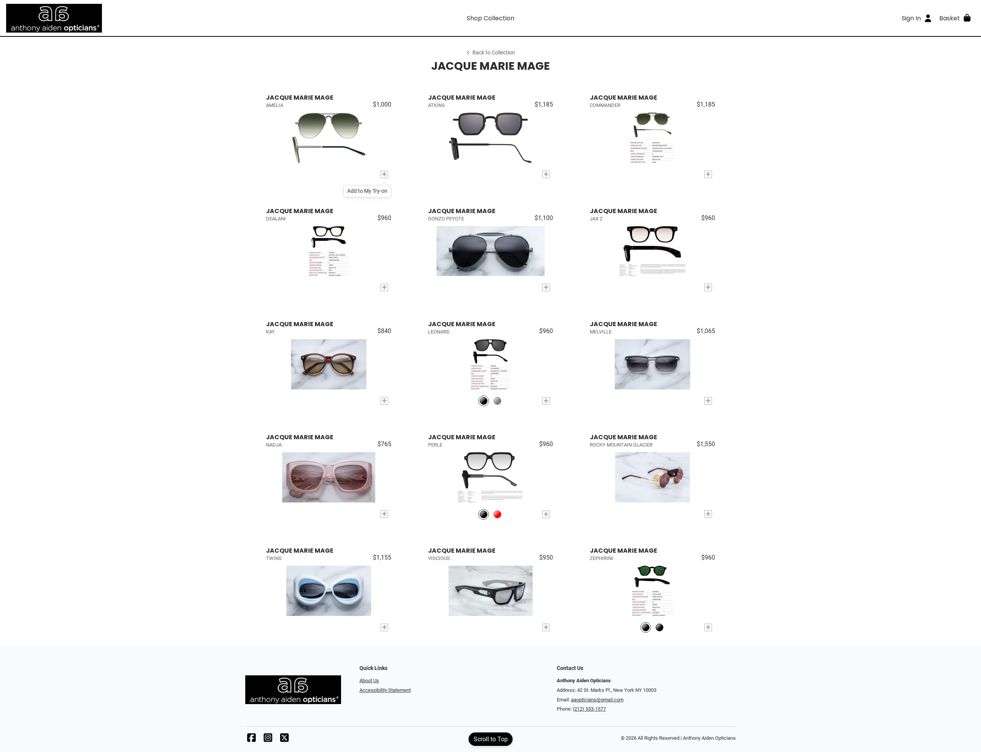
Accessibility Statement (385, 690)
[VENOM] (646, 628)
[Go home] (127, 18)
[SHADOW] (483, 514)
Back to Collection (493, 52)
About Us (369, 680)
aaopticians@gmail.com (597, 700)
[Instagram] (268, 739)
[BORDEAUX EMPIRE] (497, 514)
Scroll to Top (491, 739)
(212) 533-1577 (589, 709)
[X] (284, 739)
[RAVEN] (483, 401)
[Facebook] (251, 739)
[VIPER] (497, 401)
